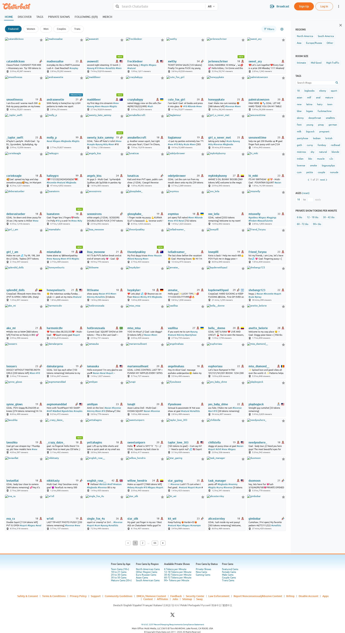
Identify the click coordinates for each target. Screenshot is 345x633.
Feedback (176, 596)
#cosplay (73, 68)
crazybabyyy (135, 99)
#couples (78, 411)
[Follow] (41, 40)
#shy (105, 144)
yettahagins (94, 442)
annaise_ (173, 290)
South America (326, 36)
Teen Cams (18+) (120, 569)
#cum (198, 487)
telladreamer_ (177, 252)
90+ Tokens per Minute (176, 580)
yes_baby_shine (218, 404)
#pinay (258, 297)
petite (309, 172)
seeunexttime (257, 137)
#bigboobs (66, 141)
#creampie (195, 525)
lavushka (11, 442)
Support (96, 596)
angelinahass (176, 366)
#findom (253, 221)
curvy (310, 145)
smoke (313, 165)
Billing (290, 596)
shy (312, 152)
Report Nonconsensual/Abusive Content (258, 596)
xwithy (172, 61)
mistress (301, 152)
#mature (117, 484)
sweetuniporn (136, 442)
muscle (321, 158)
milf (309, 97)
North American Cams (148, 569)
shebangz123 (257, 290)
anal (318, 97)
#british (103, 484)
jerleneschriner (218, 61)
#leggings (271, 217)
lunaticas (133, 175)
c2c (331, 158)
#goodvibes (67, 411)
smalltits (330, 118)
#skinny (91, 297)
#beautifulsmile (265, 221)
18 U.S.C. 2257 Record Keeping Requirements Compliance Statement (172, 624)
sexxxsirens (94, 214)
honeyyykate (216, 99)
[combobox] (159, 6)
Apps (325, 596)
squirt (334, 90)
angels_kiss (94, 175)
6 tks (299, 217)
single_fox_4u (96, 518)
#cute (186, 144)
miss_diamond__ (259, 366)
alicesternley (216, 518)
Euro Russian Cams (146, 574)
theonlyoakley (136, 252)
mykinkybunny (217, 175)
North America (305, 36)
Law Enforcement (218, 596)
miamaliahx (54, 252)
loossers (11, 366)
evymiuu (173, 214)
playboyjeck (256, 404)
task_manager (217, 480)
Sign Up (304, 6)
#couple (91, 144)
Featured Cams (230, 569)
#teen (119, 68)
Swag (199, 599)
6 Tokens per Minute (175, 569)
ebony (322, 90)
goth (299, 145)
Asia (299, 43)
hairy (319, 104)
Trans (77, 28)
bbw (299, 111)
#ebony (131, 487)
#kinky (143, 297)
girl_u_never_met (219, 137)
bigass (309, 111)
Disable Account (308, 596)
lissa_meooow (96, 252)
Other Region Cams (146, 572)
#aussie (105, 106)
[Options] (282, 29)
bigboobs (309, 90)
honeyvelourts (56, 290)
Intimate (301, 62)
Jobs (175, 599)
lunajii (131, 404)
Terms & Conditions (54, 596)
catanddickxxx (15, 61)
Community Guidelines (118, 596)
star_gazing (175, 480)
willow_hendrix (137, 480)
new (299, 104)
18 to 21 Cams (118, 572)
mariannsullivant (138, 366)
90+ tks (317, 224)
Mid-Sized (316, 62)
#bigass (152, 65)
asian (299, 97)
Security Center (195, 596)
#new (102, 68)
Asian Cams (142, 577)
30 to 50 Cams (118, 577)
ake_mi (11, 328)
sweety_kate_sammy (100, 137)
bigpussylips (328, 165)
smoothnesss (14, 99)
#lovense (229, 106)
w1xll (50, 518)
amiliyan (92, 404)
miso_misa (134, 328)
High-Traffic (332, 62)
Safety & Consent (27, 596)
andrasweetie (55, 99)
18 (298, 90)
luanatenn (53, 214)
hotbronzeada (96, 328)
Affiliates (162, 599)
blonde (335, 152)
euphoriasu (215, 366)
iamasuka (93, 366)
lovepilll (213, 252)
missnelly (254, 214)
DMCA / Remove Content (151, 596)
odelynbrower (177, 175)
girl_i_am (12, 252)
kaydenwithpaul (218, 290)
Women (31, 28)
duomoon (255, 480)
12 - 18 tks (312, 217)
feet (299, 124)
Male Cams (227, 574)
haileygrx (52, 175)
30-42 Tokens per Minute (177, 574)
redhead (335, 145)
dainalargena (55, 366)
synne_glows (14, 404)
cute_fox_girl (176, 99)
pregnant (324, 131)
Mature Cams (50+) (121, 580)
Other (330, 43)
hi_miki (253, 175)
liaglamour (174, 137)
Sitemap (187, 599)
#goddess (253, 217)
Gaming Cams (203, 574)
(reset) (305, 193)
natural (323, 152)
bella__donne (216, 328)
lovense (301, 165)
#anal (49, 141)
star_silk (132, 518)
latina (309, 104)
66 (155, 543)
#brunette (52, 182)
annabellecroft (136, 137)
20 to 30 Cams (118, 574)
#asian (278, 182)
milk (299, 131)
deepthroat (314, 118)
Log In (324, 6)
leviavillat (12, 480)
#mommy (232, 484)
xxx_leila (213, 214)
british (328, 138)
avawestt (93, 61)
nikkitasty (53, 480)
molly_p (52, 137)
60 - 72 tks (302, 224)
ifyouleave (174, 404)
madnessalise (55, 61)
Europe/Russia (314, 43)
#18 (97, 68)
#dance (136, 297)
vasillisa (173, 328)
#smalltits (110, 68)
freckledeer (135, 61)
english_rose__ (96, 480)
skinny (300, 118)
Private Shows (203, 569)
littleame (93, 290)
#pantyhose (190, 335)
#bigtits (144, 65)
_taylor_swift (14, 137)
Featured (13, 28)
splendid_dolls (15, 290)
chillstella (214, 442)
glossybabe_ (135, 214)
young (309, 124)
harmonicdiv (54, 328)
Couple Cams (229, 577)
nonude (334, 172)
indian (300, 158)
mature (329, 97)
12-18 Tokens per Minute (177, 572)
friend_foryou (258, 252)
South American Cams (148, 580)
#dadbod (57, 411)
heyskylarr (134, 290)
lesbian (317, 138)
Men (46, 28)
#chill (218, 449)
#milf (49, 411)
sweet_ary (255, 61)
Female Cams (229, 572)
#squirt (277, 294)
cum (299, 172)
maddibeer (94, 99)
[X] (172, 615)
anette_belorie (258, 328)
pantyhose (302, 138)
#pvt (210, 411)
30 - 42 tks (328, 217)
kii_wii (172, 518)
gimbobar (255, 518)
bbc (310, 158)
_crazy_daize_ (55, 442)
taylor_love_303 (178, 442)
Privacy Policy (78, 596)
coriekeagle (14, 175)
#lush (150, 106)
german (333, 124)
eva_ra (10, 518)
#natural (131, 68)
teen (329, 104)
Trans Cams (228, 580)
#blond (130, 259)
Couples (61, 28)
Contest (148, 599)
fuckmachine (325, 111)
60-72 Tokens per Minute (177, 577)
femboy (322, 145)
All (209, 6)
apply (318, 199)
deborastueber (15, 214)
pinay (321, 124)
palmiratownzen (259, 99)
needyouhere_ (258, 442)
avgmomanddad (57, 404)
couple (321, 172)
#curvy (219, 487)
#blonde (192, 106)
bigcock (310, 131)
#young (90, 68)
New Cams (201, 572)
